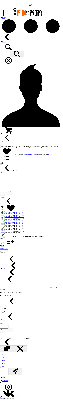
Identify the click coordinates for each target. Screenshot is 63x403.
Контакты (30, 3)
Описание (3, 261)
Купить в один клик (11, 250)
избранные (48, 154)
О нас (29, 1)
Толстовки (3, 18)
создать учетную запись (33, 154)
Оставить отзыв (2, 320)
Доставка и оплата (31, 2)
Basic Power (12, 234)
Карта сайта (2, 398)
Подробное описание (3, 248)
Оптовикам (30, 4)
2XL (1, 209)
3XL (3, 209)
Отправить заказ (27, 338)
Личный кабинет (26, 154)
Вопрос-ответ (4, 376)
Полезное (30, 5)
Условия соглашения (5, 381)
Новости (3, 377)
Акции (3, 378)
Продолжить (2, 332)
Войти (1, 145)
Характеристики (4, 268)
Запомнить (3, 144)
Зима (3, 41)
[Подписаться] (15, 371)
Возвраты (3, 379)
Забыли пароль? (10, 143)
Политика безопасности (5, 380)
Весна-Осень (4, 42)
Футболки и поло (4, 17)
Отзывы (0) (2, 319)
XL (3, 210)
